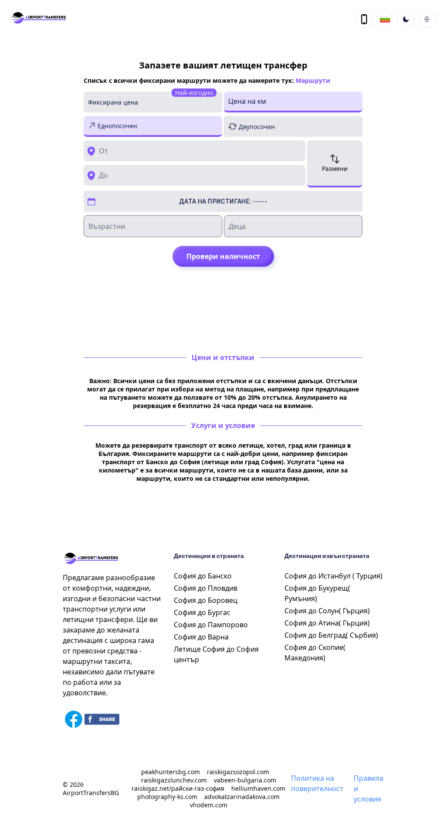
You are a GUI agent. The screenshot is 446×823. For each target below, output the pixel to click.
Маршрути (313, 80)
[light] (406, 19)
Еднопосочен (117, 126)
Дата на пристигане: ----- (223, 201)
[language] (364, 19)
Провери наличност (223, 256)
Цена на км (247, 101)
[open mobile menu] (427, 19)
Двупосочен (257, 126)
